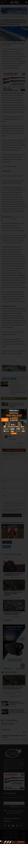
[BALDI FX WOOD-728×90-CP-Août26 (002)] (14, 842)
